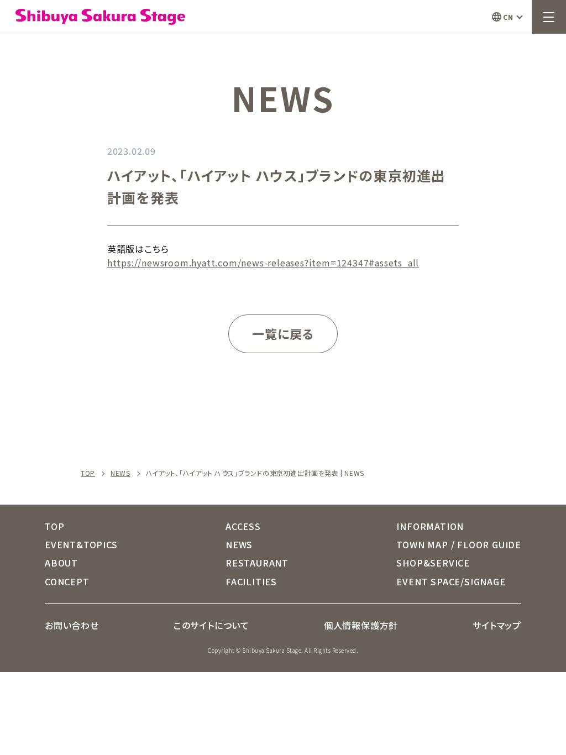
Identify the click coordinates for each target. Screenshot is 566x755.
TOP (88, 473)
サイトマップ (497, 625)
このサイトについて (211, 625)
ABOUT (61, 562)
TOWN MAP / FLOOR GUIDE (458, 544)
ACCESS (243, 526)
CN (508, 17)
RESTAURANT (257, 562)
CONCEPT (67, 581)
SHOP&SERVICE (433, 562)
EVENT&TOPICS (81, 544)
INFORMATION (430, 526)
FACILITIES (251, 581)
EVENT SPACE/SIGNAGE (450, 581)
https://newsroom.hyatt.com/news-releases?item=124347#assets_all (263, 262)
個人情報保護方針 (361, 625)
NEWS (120, 473)
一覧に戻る (283, 333)
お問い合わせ (72, 625)
